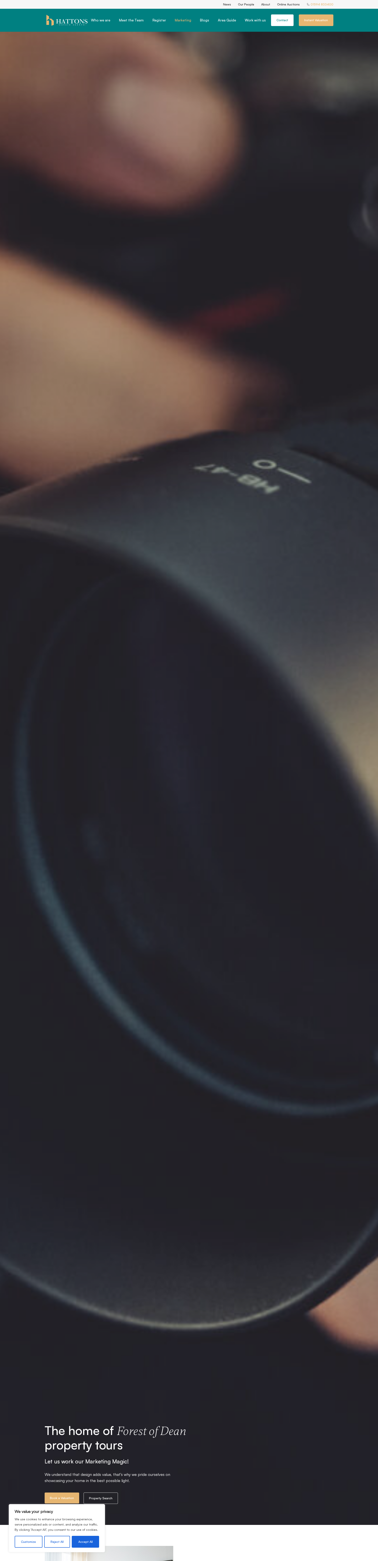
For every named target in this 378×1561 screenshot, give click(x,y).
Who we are (100, 20)
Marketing (183, 20)
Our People (246, 4)
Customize (28, 1541)
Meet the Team (131, 20)
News (227, 4)
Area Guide (227, 20)
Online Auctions (288, 4)
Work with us (255, 20)
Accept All (85, 1541)
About (265, 4)
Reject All (57, 1541)
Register (159, 20)
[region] (57, 1528)
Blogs (204, 20)
